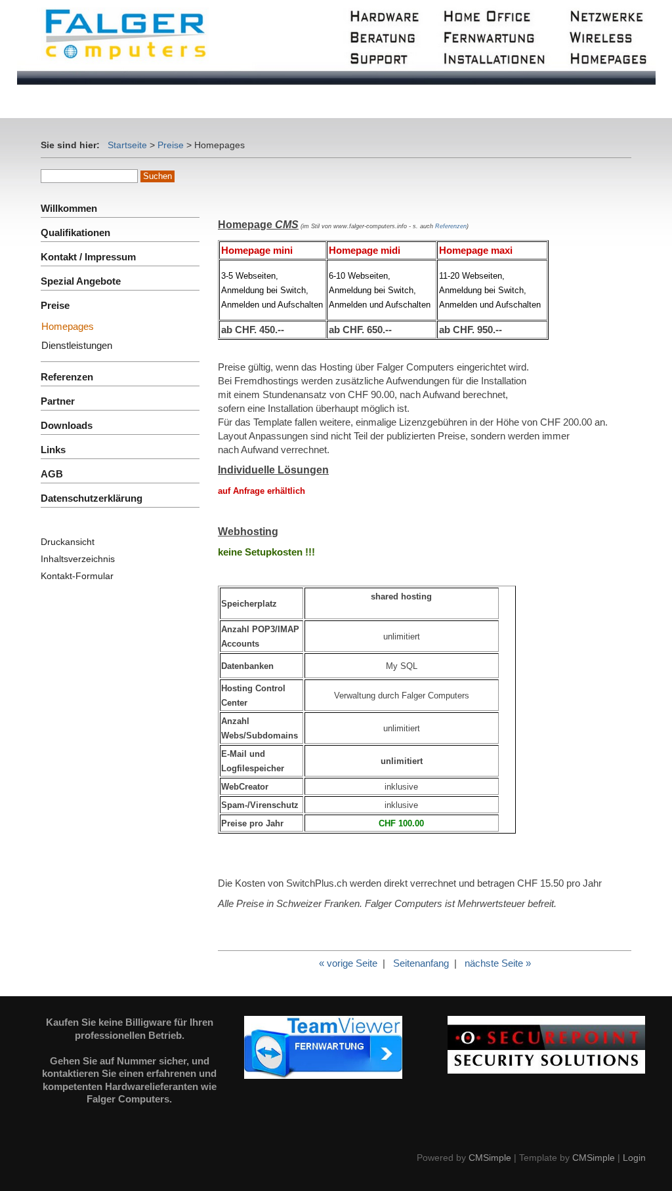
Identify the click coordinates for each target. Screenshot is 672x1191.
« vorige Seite (348, 963)
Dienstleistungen (76, 345)
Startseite (127, 145)
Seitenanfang (421, 963)
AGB (52, 473)
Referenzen (451, 226)
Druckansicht (67, 541)
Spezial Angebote (81, 281)
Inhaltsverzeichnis (78, 559)
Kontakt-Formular (77, 576)
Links (53, 449)
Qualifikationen (75, 232)
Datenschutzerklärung (91, 498)
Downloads (67, 425)
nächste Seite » (498, 963)
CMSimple (490, 1157)
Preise (171, 145)
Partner (58, 401)
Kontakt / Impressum (88, 256)
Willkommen (69, 208)
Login (634, 1157)
